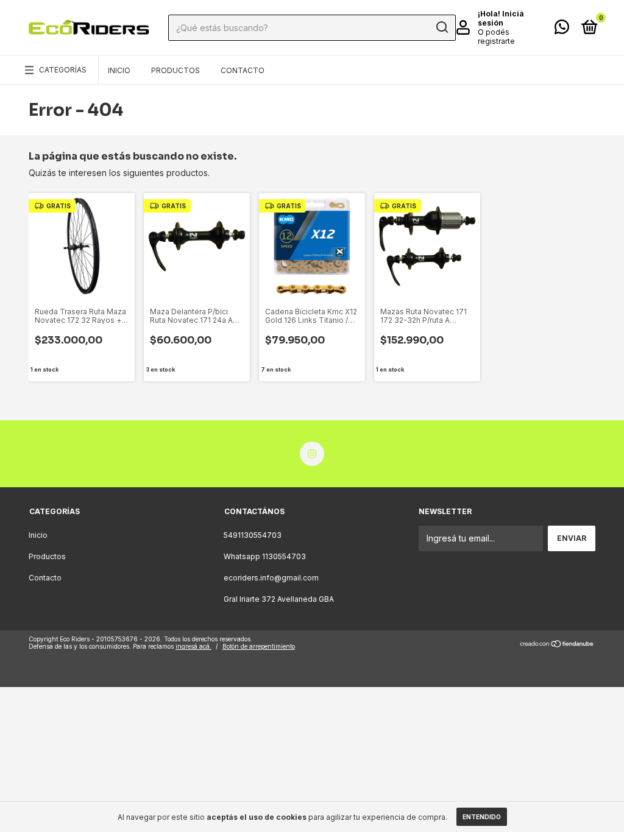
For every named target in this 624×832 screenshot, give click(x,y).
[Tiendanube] (557, 644)
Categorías (63, 69)
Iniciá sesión (501, 18)
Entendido (482, 816)
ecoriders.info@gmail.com (271, 577)
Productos (175, 70)
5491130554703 (253, 535)
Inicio (119, 70)
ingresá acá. (193, 646)
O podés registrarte (496, 36)
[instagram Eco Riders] (312, 454)
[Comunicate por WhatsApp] (561, 29)
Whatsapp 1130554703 (265, 556)
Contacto (242, 70)
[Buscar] (441, 27)
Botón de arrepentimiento (258, 646)
